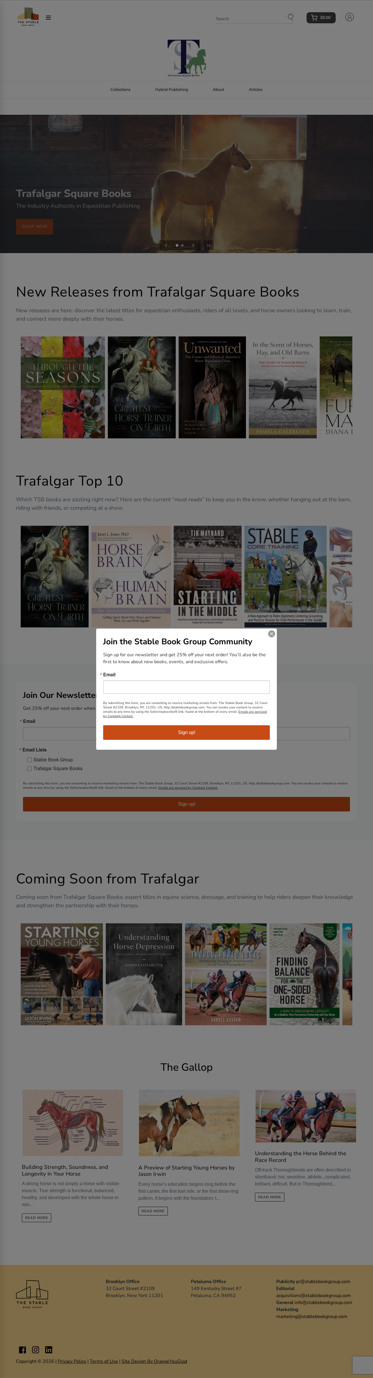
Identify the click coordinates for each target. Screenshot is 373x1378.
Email (109, 674)
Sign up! (186, 732)
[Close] (271, 633)
